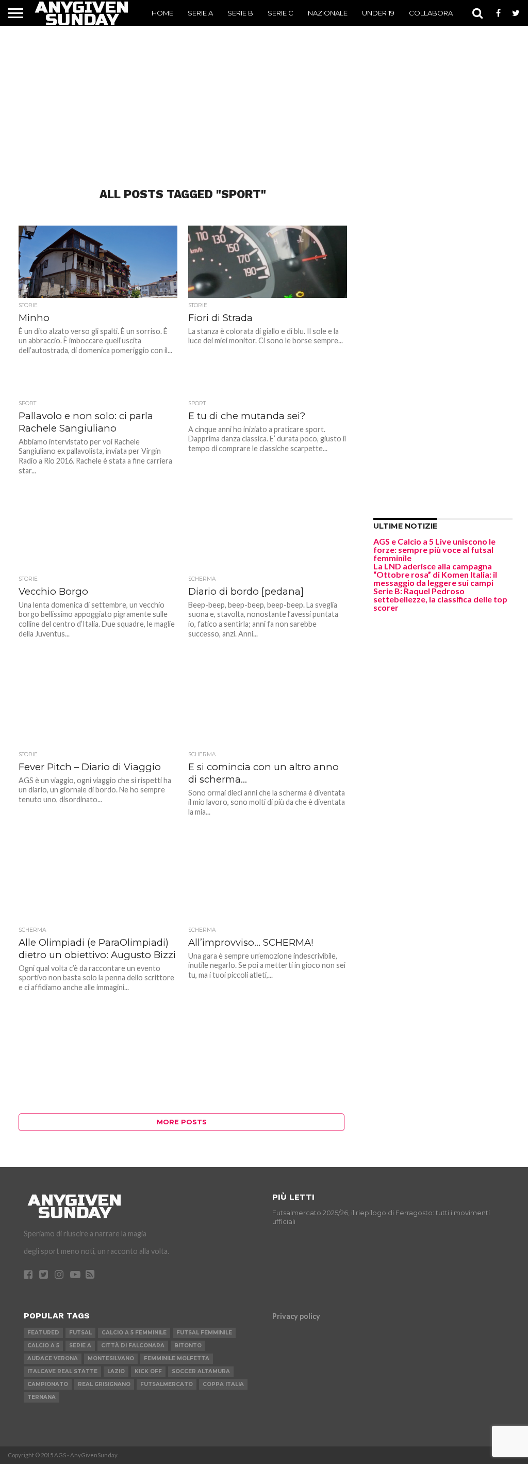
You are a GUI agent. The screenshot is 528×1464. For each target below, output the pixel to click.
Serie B (240, 13)
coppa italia (223, 1384)
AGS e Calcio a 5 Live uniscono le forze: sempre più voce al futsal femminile (434, 549)
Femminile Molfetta (176, 1358)
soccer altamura (201, 1371)
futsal (80, 1332)
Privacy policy (296, 1316)
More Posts (182, 1122)
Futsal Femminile (204, 1332)
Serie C (280, 13)
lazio (116, 1371)
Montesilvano (111, 1358)
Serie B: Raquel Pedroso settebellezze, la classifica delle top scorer (440, 599)
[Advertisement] (264, 90)
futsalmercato (166, 1384)
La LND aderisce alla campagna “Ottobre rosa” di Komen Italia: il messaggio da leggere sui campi (435, 574)
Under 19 (378, 13)
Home (162, 13)
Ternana (41, 1397)
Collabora (431, 13)
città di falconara (132, 1345)
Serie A (200, 13)
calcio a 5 (43, 1345)
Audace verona (52, 1358)
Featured (43, 1332)
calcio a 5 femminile (134, 1332)
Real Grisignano (104, 1384)
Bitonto (188, 1345)
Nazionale (328, 13)
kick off (148, 1371)
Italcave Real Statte (62, 1371)
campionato (47, 1384)
